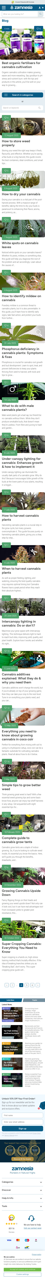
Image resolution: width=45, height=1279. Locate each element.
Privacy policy (36, 1254)
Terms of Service (9, 1135)
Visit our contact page (32, 1228)
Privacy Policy (37, 1133)
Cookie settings (22, 1274)
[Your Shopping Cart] (43, 7)
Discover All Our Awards (22, 1159)
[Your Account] (40, 7)
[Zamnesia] (21, 7)
